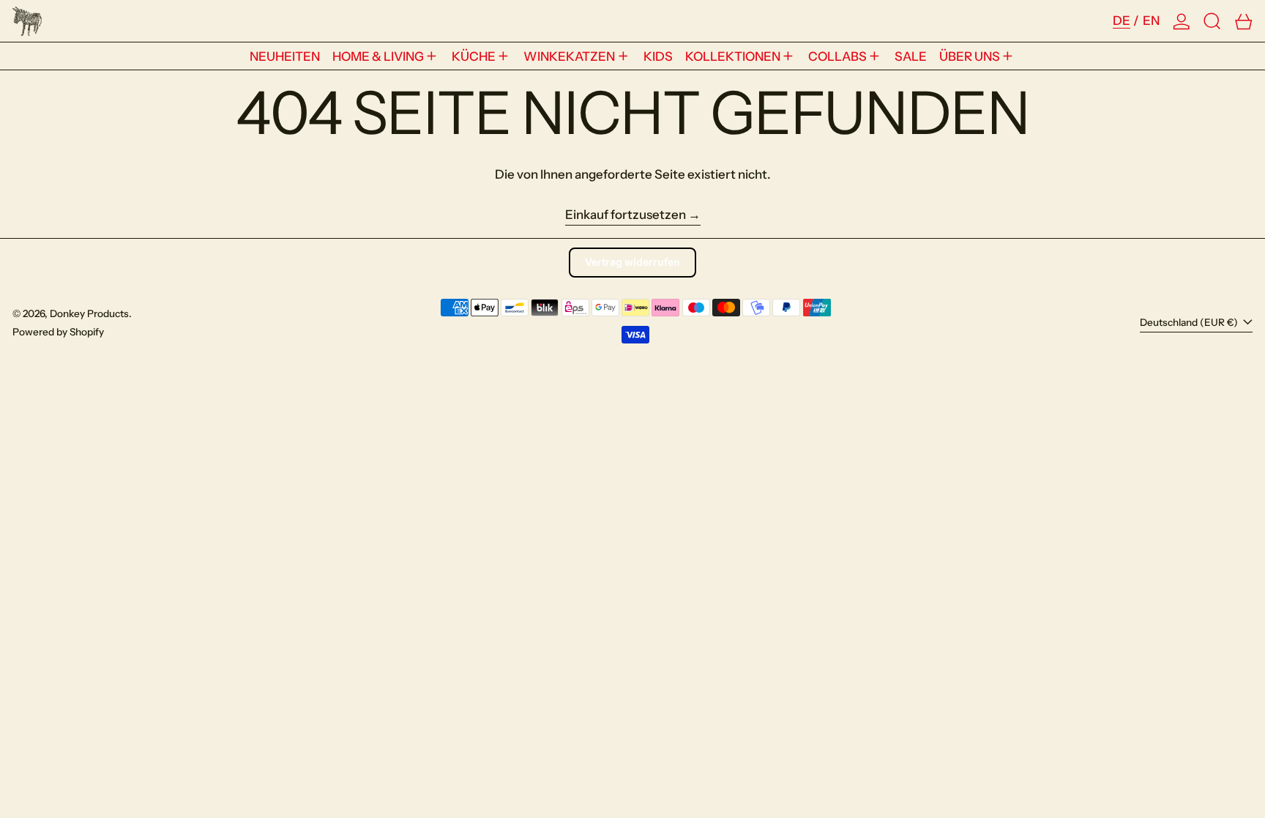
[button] (1212, 21)
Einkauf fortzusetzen (625, 214)
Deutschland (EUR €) (1190, 322)
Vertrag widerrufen (632, 262)
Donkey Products (89, 313)
